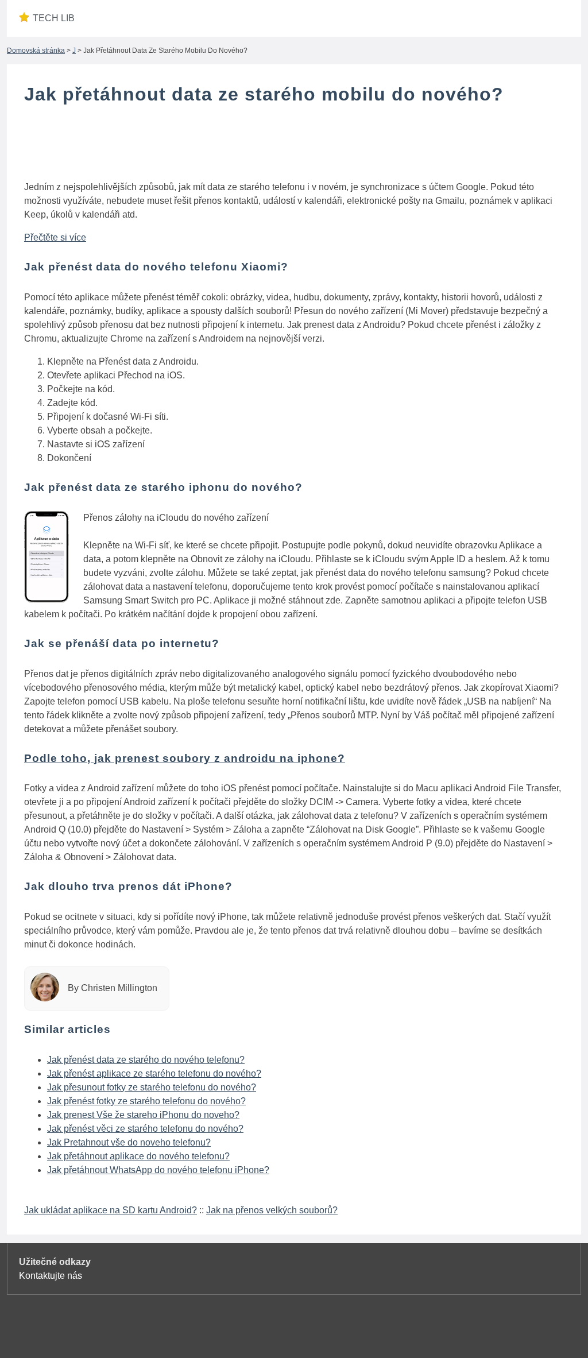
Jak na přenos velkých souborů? (272, 1210)
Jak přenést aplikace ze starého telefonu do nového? (154, 1073)
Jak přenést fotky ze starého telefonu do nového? (146, 1101)
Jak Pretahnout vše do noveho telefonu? (129, 1142)
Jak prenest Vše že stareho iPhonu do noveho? (143, 1115)
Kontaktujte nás (50, 1275)
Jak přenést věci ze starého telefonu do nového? (145, 1128)
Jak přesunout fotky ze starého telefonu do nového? (151, 1087)
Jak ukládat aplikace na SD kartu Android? (110, 1210)
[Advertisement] (294, 145)
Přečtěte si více (55, 237)
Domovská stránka (36, 51)
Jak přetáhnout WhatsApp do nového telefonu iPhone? (158, 1170)
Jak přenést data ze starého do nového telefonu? (146, 1060)
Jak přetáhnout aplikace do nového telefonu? (138, 1156)
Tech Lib (54, 18)
